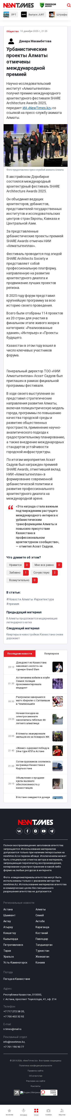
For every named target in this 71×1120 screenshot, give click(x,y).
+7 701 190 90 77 (13, 1046)
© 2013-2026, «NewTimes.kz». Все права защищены (35, 1060)
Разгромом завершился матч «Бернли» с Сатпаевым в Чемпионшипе (33, 700)
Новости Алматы (21, 599)
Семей (40, 915)
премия (14, 604)
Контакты (36, 1086)
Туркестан (42, 950)
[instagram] (35, 831)
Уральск (8, 956)
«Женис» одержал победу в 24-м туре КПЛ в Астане (32, 750)
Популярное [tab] (51, 653)
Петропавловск (13, 944)
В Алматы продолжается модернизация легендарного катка (31, 620)
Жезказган (42, 956)
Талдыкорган (44, 944)
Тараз (7, 950)
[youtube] (44, 831)
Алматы (41, 909)
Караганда (42, 927)
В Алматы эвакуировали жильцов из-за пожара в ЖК (32, 735)
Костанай (42, 933)
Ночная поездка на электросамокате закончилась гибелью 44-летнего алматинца (31, 718)
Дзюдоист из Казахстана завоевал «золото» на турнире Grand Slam (31, 666)
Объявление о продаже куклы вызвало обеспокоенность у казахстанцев (30, 782)
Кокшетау (9, 933)
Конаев (40, 962)
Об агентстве (35, 1076)
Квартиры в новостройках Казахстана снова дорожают (34, 636)
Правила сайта (35, 1071)
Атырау (8, 927)
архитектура (45, 599)
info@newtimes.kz (14, 1041)
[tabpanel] (36, 730)
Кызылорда (10, 938)
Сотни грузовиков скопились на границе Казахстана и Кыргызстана (33, 765)
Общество (12, 31)
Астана (8, 909)
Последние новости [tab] (19, 653)
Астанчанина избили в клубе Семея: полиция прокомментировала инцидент (33, 682)
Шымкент (9, 915)
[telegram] (52, 831)
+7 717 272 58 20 (13, 1011)
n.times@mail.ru (12, 1029)
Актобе (40, 921)
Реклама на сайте (35, 1081)
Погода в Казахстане (16, 978)
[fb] (27, 831)
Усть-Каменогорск (15, 962)
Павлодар (42, 938)
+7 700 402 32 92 (13, 1016)
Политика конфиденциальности (35, 1065)
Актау (7, 921)
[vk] (19, 831)
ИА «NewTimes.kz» (37, 108)
